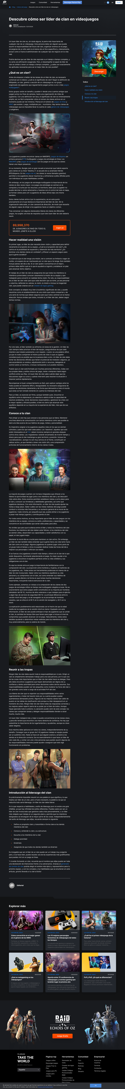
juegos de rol (31, 173)
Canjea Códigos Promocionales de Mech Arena (68, 1080)
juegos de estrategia (29, 162)
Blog (13, 7)
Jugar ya (60, 228)
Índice (85, 82)
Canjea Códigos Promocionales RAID (67, 1073)
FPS (24, 159)
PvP (29, 432)
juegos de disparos (58, 157)
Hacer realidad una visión (93, 90)
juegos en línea (60, 102)
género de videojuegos (60, 107)
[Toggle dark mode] (106, 2)
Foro (79, 1060)
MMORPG (12, 162)
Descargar (99, 71)
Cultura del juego (22, 7)
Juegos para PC (51, 1071)
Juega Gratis (62, 1036)
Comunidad (43, 2)
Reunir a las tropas (91, 98)
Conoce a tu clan (90, 94)
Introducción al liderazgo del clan (96, 101)
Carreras (97, 1065)
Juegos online (50, 1060)
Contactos (97, 1068)
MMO (11, 104)
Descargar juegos (52, 1063)
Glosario (81, 1071)
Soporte (81, 1063)
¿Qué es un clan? (91, 86)
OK (96, 1085)
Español (22, 1070)
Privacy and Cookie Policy (45, 1087)
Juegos (32, 2)
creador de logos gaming (43, 286)
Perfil (118, 2)
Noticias (81, 1066)
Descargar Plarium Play (72, 2)
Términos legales (100, 1071)
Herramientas (55, 2)
